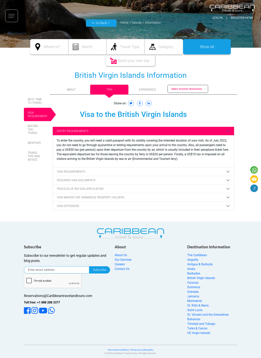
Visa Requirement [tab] (38, 114)
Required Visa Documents (76, 180)
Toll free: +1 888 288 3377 (42, 302)
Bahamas (193, 319)
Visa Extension (68, 206)
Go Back (101, 23)
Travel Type (129, 46)
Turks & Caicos (197, 328)
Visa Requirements (71, 171)
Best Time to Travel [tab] (35, 101)
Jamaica (193, 296)
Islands (137, 22)
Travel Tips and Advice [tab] (34, 156)
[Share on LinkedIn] (149, 103)
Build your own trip (133, 60)
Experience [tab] (147, 89)
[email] (254, 179)
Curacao (193, 282)
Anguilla (192, 259)
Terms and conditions (118, 349)
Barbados (193, 273)
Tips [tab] (109, 89)
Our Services (123, 259)
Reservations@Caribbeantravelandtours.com (58, 296)
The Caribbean (197, 255)
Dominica (193, 287)
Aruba (191, 269)
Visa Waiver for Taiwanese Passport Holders (90, 197)
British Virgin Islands (201, 278)
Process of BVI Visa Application (80, 189)
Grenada (193, 292)
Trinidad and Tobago (201, 324)
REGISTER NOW (242, 17)
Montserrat (194, 301)
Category (165, 46)
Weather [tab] (34, 143)
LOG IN (218, 17)
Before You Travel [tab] (33, 129)
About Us (121, 255)
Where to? (52, 46)
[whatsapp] (254, 170)
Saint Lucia (195, 310)
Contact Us (122, 269)
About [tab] (71, 89)
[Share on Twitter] (131, 103)
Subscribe (99, 270)
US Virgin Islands (198, 333)
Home (124, 22)
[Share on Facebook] (140, 103)
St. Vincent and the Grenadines (208, 314)
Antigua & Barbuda (200, 264)
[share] (254, 188)
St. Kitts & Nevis (198, 305)
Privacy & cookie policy (141, 349)
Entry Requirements (72, 131)
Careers (120, 264)
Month (87, 46)
